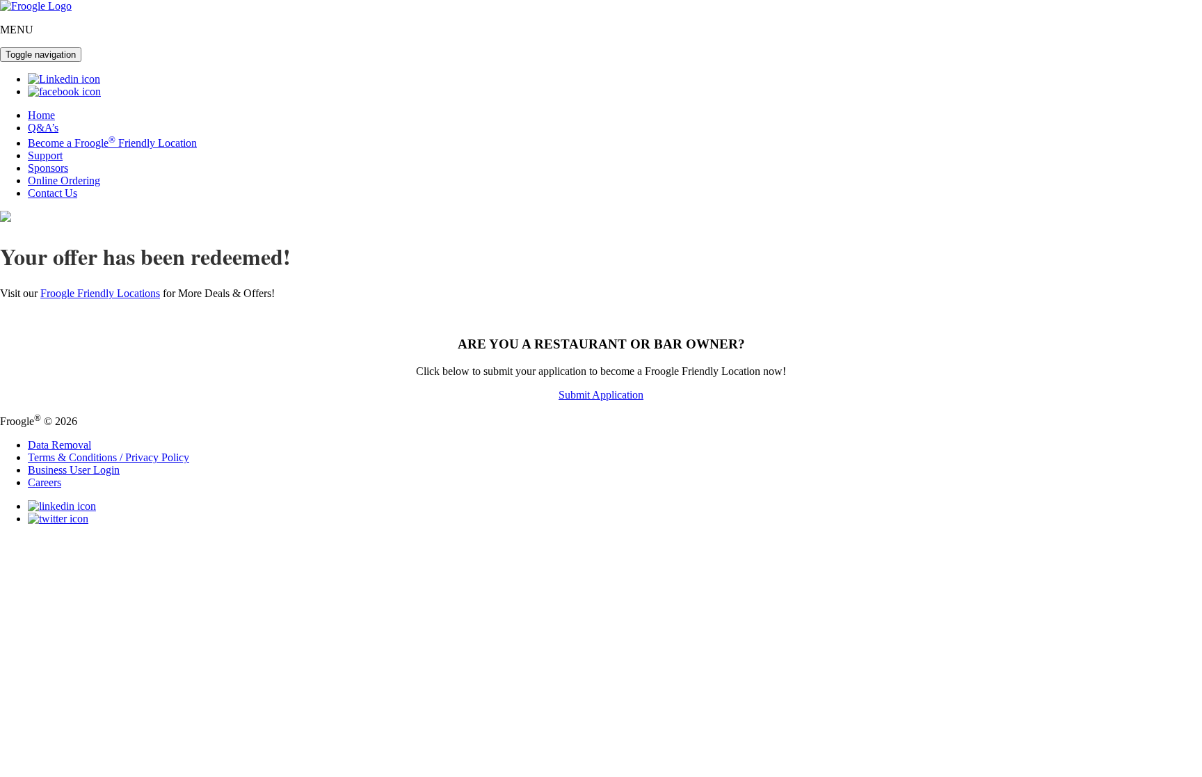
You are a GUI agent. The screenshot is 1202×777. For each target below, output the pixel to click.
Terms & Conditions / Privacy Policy (108, 457)
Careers (44, 482)
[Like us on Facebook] (64, 91)
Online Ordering (64, 180)
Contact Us (52, 193)
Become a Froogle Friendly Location (112, 143)
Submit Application (601, 395)
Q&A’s (43, 128)
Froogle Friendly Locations (100, 293)
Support (45, 155)
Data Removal (59, 445)
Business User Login (74, 470)
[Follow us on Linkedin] (64, 79)
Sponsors (48, 168)
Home (41, 115)
